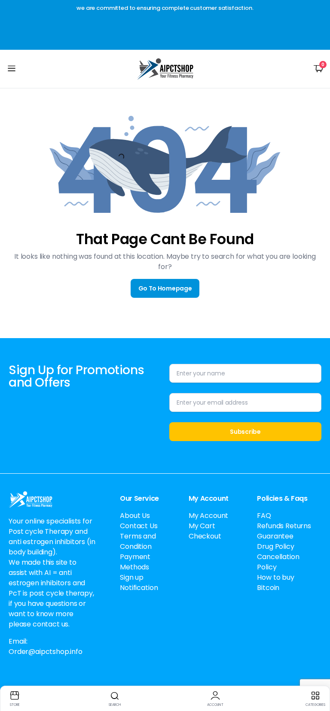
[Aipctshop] (165, 69)
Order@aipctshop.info (45, 652)
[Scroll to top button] (316, 672)
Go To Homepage (165, 288)
